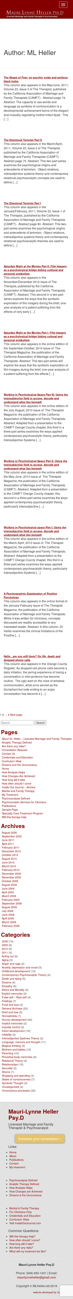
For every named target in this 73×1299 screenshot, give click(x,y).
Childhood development (16, 971)
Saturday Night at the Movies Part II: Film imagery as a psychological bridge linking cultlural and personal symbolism (35, 270)
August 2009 (9, 885)
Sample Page (10, 809)
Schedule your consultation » (39, 1138)
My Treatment (10, 794)
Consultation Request (14, 750)
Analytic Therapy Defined (17, 742)
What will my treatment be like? (27, 1251)
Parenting (7, 1053)
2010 (5, 949)
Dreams (6, 982)
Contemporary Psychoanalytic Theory (24, 975)
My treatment (17, 1167)
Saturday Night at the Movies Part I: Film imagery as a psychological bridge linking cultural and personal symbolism (35, 336)
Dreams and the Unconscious (19, 765)
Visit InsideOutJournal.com (25, 1223)
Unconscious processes (16, 1090)
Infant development (13, 1031)
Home (5, 768)
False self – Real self (14, 997)
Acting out (8, 956)
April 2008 (8, 918)
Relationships (10, 1064)
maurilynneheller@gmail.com (36, 1277)
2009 (5, 945)
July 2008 (7, 911)
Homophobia (9, 1016)
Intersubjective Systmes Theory (20, 1038)
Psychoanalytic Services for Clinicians (24, 802)
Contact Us (8, 753)
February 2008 (10, 926)
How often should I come (16, 783)
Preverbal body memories (17, 1057)
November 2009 (11, 877)
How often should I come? (24, 1240)
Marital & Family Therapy (24, 1208)
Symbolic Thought (12, 1083)
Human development (14, 1019)
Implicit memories (12, 1023)
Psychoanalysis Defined (16, 798)
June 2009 (8, 888)
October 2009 (10, 881)
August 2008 (9, 907)
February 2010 (10, 870)
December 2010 (11, 851)
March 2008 (9, 922)
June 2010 (8, 862)
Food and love (10, 1005)
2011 (5, 952)
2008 (5, 941)
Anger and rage (11, 963)
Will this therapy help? (22, 1236)
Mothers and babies (13, 1049)
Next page (16, 714)
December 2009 (11, 873)
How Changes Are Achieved (18, 776)
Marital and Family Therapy (18, 791)
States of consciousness (16, 1079)
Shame (6, 1072)
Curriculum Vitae (12, 761)
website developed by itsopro (49, 1292)
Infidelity (7, 1034)
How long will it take (13, 780)
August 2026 (9, 832)
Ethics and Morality (13, 990)
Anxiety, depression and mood (20, 967)
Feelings (7, 1001)
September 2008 (12, 903)
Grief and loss (10, 1012)
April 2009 (8, 892)
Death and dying (11, 978)
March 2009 (9, 896)
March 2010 (9, 866)
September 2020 (12, 836)
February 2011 (10, 847)
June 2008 (8, 914)
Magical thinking (11, 1046)
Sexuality (7, 1068)
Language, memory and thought (21, 1042)
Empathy (7, 986)
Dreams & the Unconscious (25, 1195)
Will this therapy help (14, 817)
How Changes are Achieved (25, 1191)
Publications (9, 806)
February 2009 (10, 900)
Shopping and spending (16, 1075)
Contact (14, 1163)
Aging (5, 960)
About (12, 1156)
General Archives (12, 1008)
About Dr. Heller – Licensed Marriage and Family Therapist (37, 739)
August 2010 (9, 858)
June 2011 (8, 840)
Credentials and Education (17, 757)
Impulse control (11, 1027)
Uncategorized (10, 1087)
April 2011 (8, 844)
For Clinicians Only (20, 1212)
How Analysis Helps (13, 772)
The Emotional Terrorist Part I (22, 203)
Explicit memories (12, 993)
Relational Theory (12, 1060)
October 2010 (10, 855)
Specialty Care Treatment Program (22, 813)
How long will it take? (21, 1244)
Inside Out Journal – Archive (18, 787)
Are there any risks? (14, 746)
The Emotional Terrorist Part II (23, 140)
